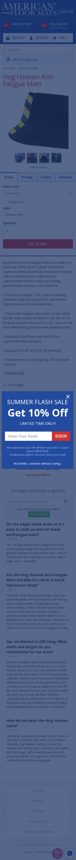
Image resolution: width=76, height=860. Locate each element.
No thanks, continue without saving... (38, 463)
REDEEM (61, 436)
